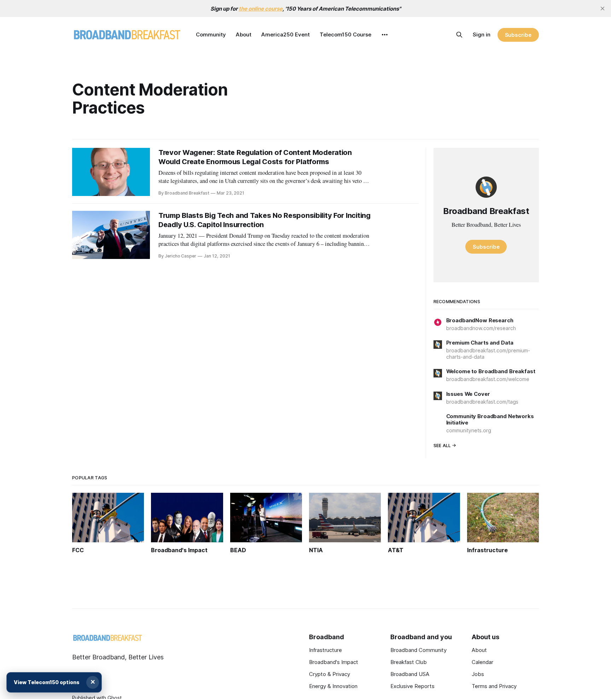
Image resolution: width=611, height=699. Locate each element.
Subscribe (518, 34)
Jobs (478, 674)
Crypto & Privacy (329, 674)
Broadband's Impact (333, 662)
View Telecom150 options (47, 682)
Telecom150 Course (345, 34)
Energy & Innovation (333, 686)
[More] (384, 34)
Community (211, 34)
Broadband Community (418, 650)
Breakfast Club (408, 662)
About (243, 34)
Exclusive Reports (412, 686)
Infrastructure (325, 650)
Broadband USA (409, 674)
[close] (602, 8)
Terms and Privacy (494, 686)
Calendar (482, 662)
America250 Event (285, 34)
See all (442, 445)
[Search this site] (459, 34)
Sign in (481, 34)
